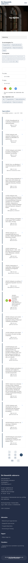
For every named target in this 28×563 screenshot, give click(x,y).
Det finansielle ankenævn (6, 3)
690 (12, 460)
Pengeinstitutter (6, 45)
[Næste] (18, 460)
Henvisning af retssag (7, 528)
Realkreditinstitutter (16, 45)
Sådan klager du (6, 537)
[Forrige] (9, 452)
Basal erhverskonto (17, 47)
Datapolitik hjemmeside (8, 523)
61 (9, 454)
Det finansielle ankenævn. (15, 557)
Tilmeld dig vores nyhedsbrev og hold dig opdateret (12, 546)
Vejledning (5, 37)
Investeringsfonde (7, 47)
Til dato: (4, 80)
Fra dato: (4, 73)
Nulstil (4, 50)
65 (15, 457)
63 (21, 454)
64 (9, 457)
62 (15, 454)
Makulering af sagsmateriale (9, 521)
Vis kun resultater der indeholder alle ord (14, 93)
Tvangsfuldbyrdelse (7, 526)
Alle (17, 61)
